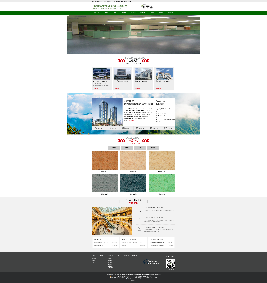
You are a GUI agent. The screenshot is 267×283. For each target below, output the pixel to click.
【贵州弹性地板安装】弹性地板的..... (157, 242)
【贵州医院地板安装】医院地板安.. (154, 227)
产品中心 (133, 12)
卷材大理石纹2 (133, 171)
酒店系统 (110, 266)
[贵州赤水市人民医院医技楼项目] (122, 73)
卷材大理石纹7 (104, 194)
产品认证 (94, 262)
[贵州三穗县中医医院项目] (101, 73)
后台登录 (149, 276)
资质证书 (94, 260)
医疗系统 (114, 148)
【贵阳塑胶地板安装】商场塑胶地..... (157, 239)
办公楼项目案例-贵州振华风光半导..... (130, 242)
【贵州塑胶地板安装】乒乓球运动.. (154, 217)
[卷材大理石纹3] (162, 160)
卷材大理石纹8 (133, 194)
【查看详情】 (96, 88)
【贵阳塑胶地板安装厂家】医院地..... (157, 245)
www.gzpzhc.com (117, 274)
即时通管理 (143, 276)
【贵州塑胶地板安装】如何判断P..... (101, 239)
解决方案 (142, 12)
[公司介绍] (96, 128)
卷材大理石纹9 (161, 194)
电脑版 (147, 277)
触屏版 (144, 277)
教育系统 (127, 148)
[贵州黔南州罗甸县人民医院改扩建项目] (143, 73)
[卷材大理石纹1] (105, 160)
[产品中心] (137, 128)
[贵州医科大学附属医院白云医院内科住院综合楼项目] (164, 73)
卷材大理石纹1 (104, 171)
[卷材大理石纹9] (162, 182)
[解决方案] (151, 128)
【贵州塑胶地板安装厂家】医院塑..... (102, 242)
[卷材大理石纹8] (133, 182)
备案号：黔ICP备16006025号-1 (124, 276)
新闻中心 (115, 12)
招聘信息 (152, 12)
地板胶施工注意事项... (126, 245)
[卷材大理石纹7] (105, 182)
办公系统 (140, 148)
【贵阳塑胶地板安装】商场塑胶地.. (154, 208)
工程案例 (124, 12)
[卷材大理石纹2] (133, 160)
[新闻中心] (110, 128)
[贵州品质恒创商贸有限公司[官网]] (133, 34)
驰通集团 (139, 276)
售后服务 (161, 12)
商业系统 (110, 264)
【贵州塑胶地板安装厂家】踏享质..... (102, 245)
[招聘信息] (165, 128)
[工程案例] (123, 128)
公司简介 (94, 258)
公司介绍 (105, 12)
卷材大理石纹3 (161, 171)
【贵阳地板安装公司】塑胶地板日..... (130, 239)
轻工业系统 (110, 267)
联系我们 (170, 12)
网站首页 (96, 12)
